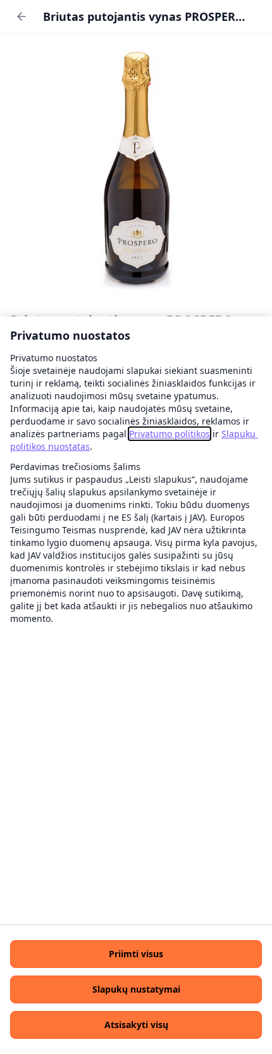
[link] (169, 434)
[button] (136, 954)
